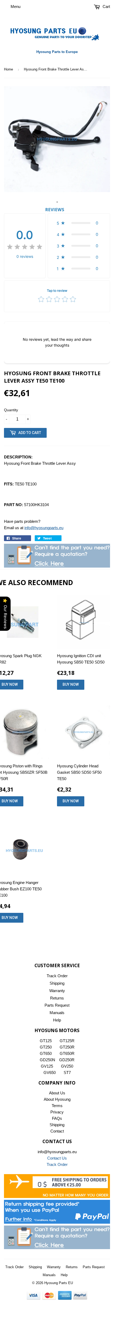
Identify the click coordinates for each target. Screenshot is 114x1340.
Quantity (11, 410)
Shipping (57, 983)
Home (8, 69)
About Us (57, 1093)
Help (57, 1020)
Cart (106, 6)
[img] (25, 247)
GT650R (67, 1053)
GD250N (47, 1060)
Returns (57, 998)
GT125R (67, 1040)
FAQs (57, 1118)
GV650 (49, 1072)
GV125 (47, 1066)
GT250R (67, 1047)
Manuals (57, 1012)
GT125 (46, 1040)
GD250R (66, 1060)
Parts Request (57, 1005)
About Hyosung (57, 1099)
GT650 (46, 1053)
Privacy (57, 1112)
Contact (57, 1131)
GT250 (46, 1047)
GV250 (67, 1066)
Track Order (57, 976)
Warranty (57, 990)
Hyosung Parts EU (58, 1283)
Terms (57, 1105)
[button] (79, 223)
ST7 (67, 1072)
